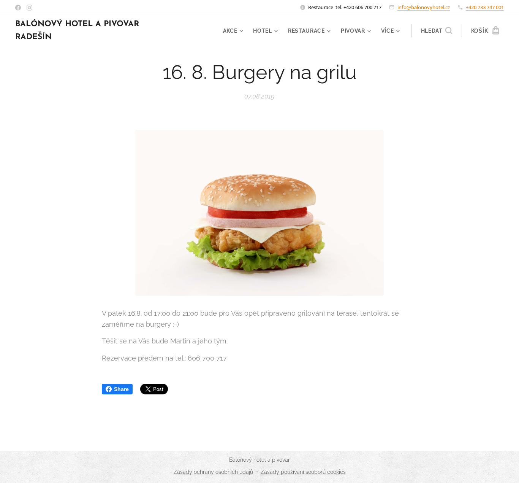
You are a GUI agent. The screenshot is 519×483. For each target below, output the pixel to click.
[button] (436, 30)
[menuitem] (234, 30)
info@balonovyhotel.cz (423, 7)
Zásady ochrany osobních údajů (213, 472)
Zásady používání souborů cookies (303, 472)
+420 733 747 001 (485, 7)
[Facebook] (18, 7)
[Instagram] (29, 7)
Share (121, 389)
